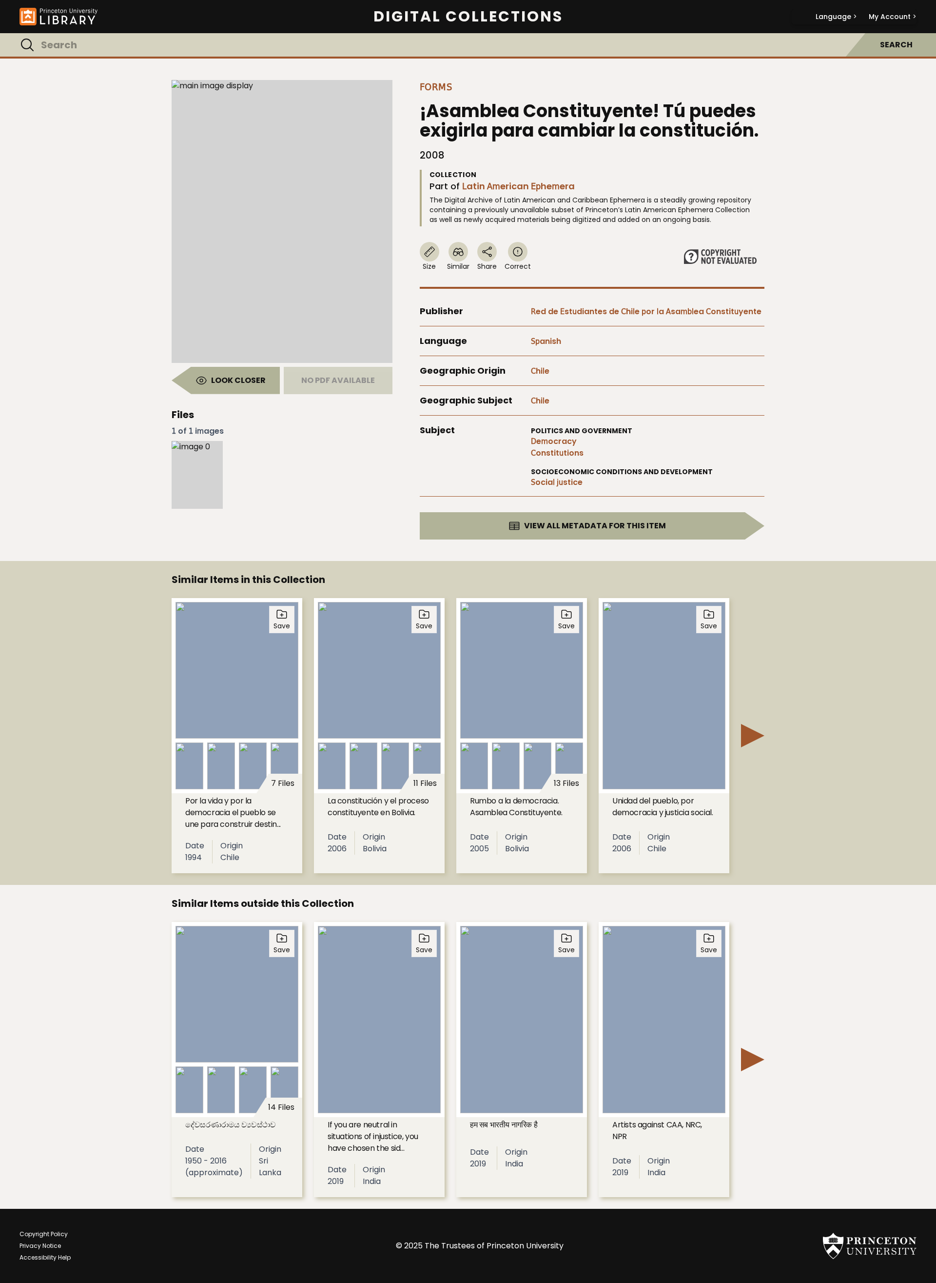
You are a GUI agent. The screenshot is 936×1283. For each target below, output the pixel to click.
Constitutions (557, 453)
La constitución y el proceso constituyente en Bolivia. (378, 806)
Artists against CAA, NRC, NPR (657, 1130)
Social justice (557, 482)
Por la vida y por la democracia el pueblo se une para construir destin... (233, 812)
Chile (540, 371)
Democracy (554, 441)
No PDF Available (338, 380)
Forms (436, 87)
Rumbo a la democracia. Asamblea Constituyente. (516, 806)
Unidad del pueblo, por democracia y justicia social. (662, 806)
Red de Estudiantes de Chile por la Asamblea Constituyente (646, 311)
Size (429, 266)
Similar (458, 266)
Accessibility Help (45, 1257)
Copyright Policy (44, 1234)
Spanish (546, 341)
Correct (518, 266)
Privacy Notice (40, 1246)
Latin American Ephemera (518, 186)
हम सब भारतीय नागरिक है (503, 1124)
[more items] (752, 735)
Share (487, 266)
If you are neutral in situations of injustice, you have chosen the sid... (373, 1136)
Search (896, 44)
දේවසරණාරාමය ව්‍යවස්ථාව (230, 1124)
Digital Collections (468, 16)
